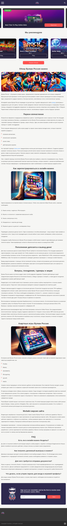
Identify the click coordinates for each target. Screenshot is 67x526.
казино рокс (17, 148)
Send (54, 497)
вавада (54, 102)
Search (65, 3)
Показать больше (33, 62)
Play (33, 55)
